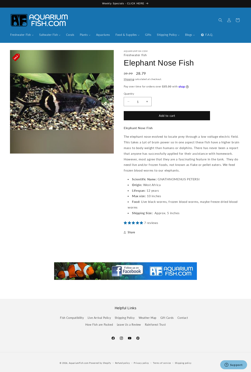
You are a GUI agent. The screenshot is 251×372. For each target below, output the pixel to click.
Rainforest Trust (155, 324)
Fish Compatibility (72, 317)
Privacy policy (141, 362)
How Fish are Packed (99, 324)
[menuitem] (21, 35)
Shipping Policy (125, 317)
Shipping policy (183, 362)
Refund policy (122, 362)
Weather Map (148, 317)
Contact (182, 317)
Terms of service (162, 362)
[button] (220, 20)
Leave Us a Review (129, 324)
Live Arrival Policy (99, 317)
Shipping (129, 79)
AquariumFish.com (78, 363)
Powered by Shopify (100, 363)
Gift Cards (167, 317)
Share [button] (131, 232)
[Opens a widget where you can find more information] (233, 365)
